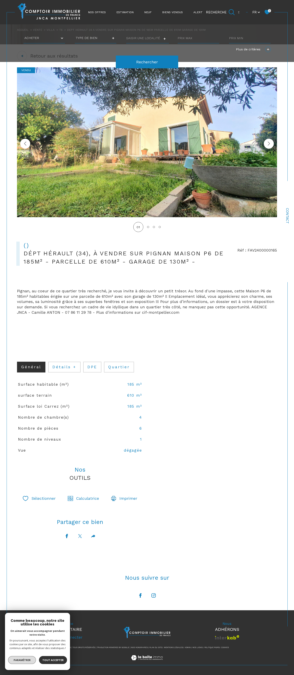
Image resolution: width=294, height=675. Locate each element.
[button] (269, 144)
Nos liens (197, 647)
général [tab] (31, 367)
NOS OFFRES (97, 12)
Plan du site (155, 647)
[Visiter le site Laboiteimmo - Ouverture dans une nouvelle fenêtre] (147, 662)
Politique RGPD (211, 647)
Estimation (125, 12)
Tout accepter (53, 660)
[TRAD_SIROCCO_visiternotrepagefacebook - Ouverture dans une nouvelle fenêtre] (140, 595)
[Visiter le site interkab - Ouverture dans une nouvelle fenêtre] (227, 637)
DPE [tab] (92, 367)
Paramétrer (22, 660)
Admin (188, 647)
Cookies (225, 647)
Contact (287, 216)
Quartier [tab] (119, 367)
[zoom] (147, 216)
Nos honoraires (139, 647)
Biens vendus (172, 12)
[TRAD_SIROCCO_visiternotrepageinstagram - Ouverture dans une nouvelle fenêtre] (154, 595)
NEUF (148, 12)
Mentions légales (173, 647)
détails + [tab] (64, 367)
